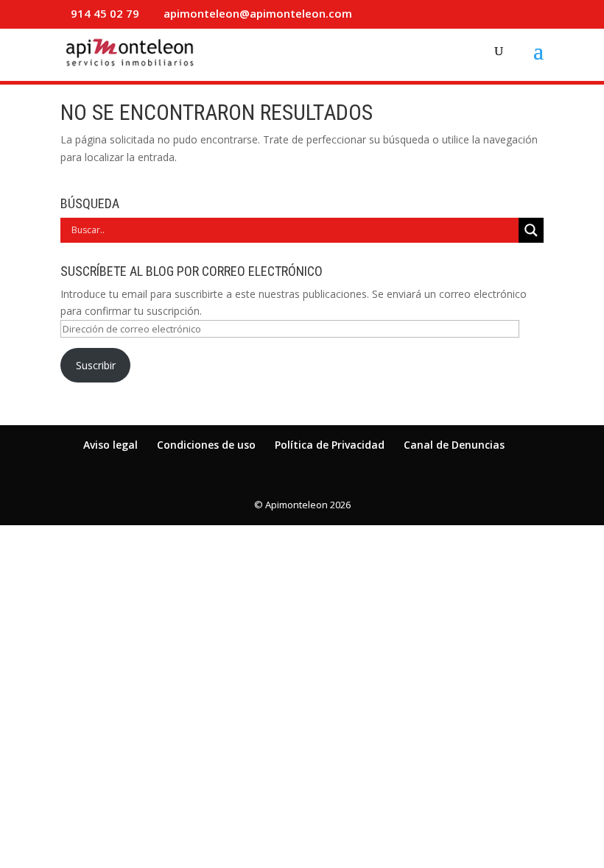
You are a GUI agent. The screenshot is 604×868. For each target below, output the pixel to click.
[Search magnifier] (531, 230)
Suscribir (96, 365)
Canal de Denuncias (454, 445)
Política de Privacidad (329, 445)
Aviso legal (110, 445)
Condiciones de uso (206, 445)
